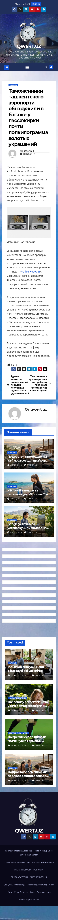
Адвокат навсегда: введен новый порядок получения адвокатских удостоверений (20, 385)
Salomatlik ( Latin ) (17, 698)
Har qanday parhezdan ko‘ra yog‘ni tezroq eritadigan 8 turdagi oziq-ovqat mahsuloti (28, 706)
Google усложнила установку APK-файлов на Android (26, 528)
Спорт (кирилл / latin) (18, 733)
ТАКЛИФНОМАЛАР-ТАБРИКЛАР (29, 869)
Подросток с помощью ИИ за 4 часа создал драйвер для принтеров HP (27, 460)
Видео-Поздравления (40, 892)
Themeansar (32, 854)
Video (51, 884)
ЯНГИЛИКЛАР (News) (14, 862)
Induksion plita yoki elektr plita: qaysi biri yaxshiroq (26, 669)
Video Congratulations (29, 899)
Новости (13, 85)
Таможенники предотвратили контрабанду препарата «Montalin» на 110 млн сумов (38, 383)
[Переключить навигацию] (27, 67)
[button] (46, 67)
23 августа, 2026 (20, 675)
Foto (9, 892)
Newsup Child (46, 850)
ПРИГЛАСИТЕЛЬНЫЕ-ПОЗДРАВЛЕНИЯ (29, 877)
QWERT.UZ (29, 46)
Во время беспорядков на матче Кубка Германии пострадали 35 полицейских (27, 742)
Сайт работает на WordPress (19, 850)
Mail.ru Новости (30, 271)
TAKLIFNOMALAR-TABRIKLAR (40, 862)
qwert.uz (29, 151)
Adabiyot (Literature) (37, 884)
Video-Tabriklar (21, 892)
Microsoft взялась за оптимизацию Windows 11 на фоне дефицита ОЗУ (28, 494)
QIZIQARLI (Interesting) (14, 884)
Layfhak (12, 663)
